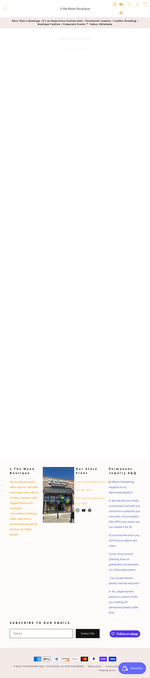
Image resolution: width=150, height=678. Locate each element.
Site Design (52, 666)
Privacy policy (112, 666)
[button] (5, 8)
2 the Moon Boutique (32, 666)
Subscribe (88, 633)
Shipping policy (107, 670)
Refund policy (95, 666)
